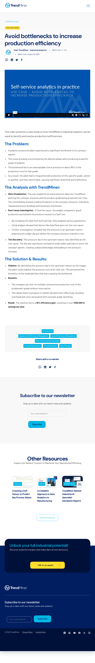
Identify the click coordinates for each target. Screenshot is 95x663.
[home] (16, 5)
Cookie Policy (41, 632)
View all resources (47, 518)
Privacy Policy (27, 632)
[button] (88, 5)
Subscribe (37, 424)
